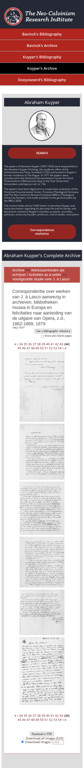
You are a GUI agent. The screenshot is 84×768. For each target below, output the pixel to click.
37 (34, 344)
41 (52, 344)
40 (48, 344)
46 (24, 348)
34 (21, 344)
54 (60, 348)
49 (37, 348)
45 (19, 348)
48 (33, 348)
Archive (18, 270)
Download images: (38, 742)
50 (42, 348)
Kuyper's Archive (42, 68)
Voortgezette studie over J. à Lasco (41, 279)
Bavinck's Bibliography (42, 34)
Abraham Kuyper (42, 102)
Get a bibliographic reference (53, 331)
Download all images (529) (44, 738)
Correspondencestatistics (42, 232)
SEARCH (42, 153)
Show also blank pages (58, 335)
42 (57, 344)
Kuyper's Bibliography (42, 56)
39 (43, 344)
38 (39, 344)
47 (28, 348)
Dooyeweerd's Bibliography (42, 79)
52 (51, 348)
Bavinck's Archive (42, 45)
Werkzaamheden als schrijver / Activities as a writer (38, 272)
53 (55, 348)
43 (61, 344)
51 (46, 348)
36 (30, 344)
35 (25, 344)
